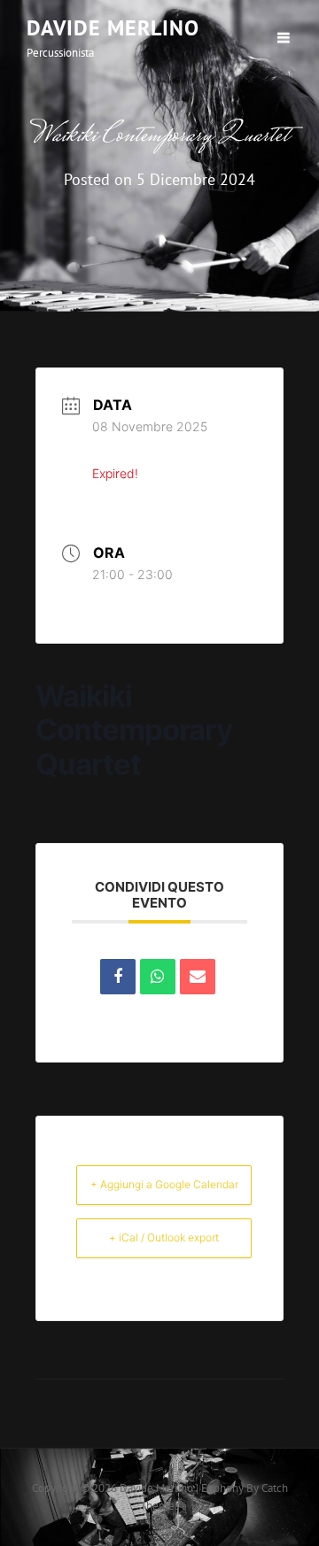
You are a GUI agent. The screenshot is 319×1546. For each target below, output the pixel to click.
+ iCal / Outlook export (164, 1237)
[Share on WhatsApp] (157, 976)
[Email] (197, 976)
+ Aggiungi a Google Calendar (164, 1184)
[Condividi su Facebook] (118, 976)
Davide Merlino (113, 28)
